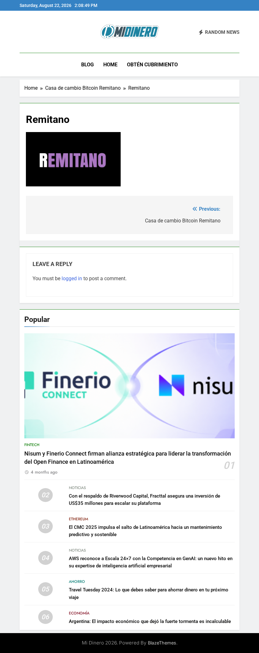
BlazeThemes (162, 642)
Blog (87, 65)
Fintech (31, 445)
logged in (72, 278)
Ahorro (77, 581)
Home (110, 65)
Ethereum (78, 519)
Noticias (77, 488)
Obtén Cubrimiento (152, 65)
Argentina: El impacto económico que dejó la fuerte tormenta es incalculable (150, 621)
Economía (79, 613)
